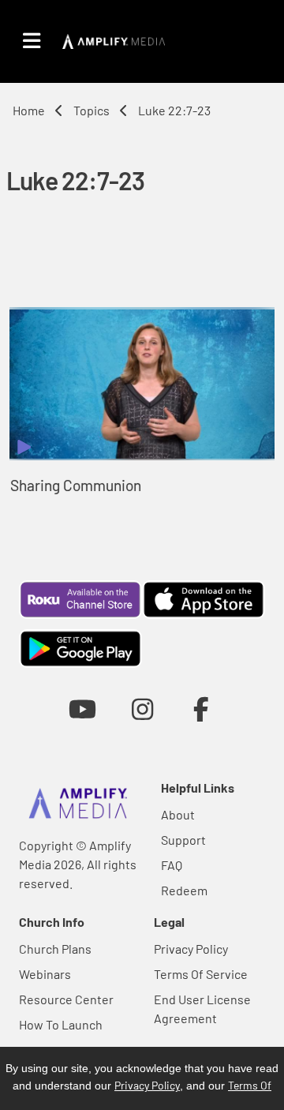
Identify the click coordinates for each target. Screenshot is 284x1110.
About (178, 814)
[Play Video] (142, 383)
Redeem (184, 890)
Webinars (45, 973)
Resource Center (66, 999)
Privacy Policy (191, 948)
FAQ (171, 864)
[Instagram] (142, 708)
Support (183, 839)
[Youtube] (82, 708)
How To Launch (61, 1024)
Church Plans (55, 948)
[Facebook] (201, 708)
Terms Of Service (201, 973)
